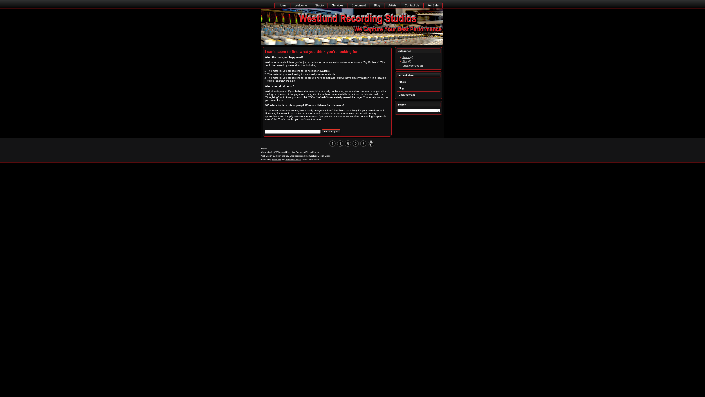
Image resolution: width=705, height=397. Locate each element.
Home (282, 5)
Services (337, 5)
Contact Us (412, 5)
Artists (392, 5)
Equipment (359, 5)
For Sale (433, 5)
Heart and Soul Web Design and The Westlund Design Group (303, 156)
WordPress (276, 159)
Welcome (301, 5)
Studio (319, 5)
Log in (264, 148)
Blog (377, 5)
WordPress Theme (293, 159)
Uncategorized (410, 65)
